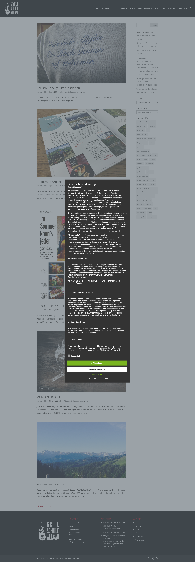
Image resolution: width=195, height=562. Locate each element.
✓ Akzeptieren (97, 363)
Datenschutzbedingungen (97, 379)
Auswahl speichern (97, 370)
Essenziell (75, 356)
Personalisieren (97, 375)
